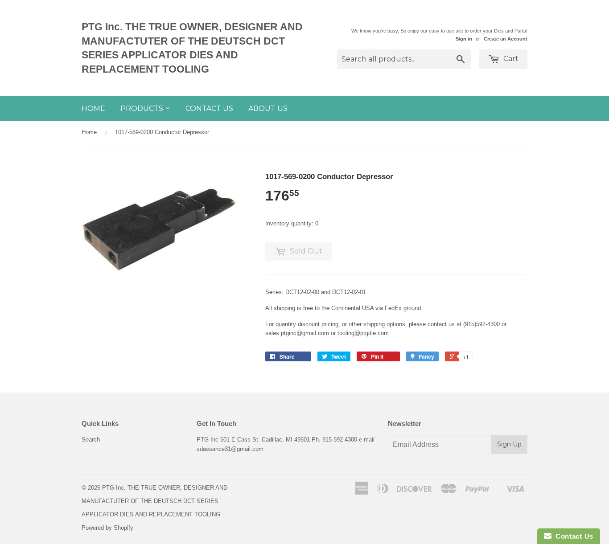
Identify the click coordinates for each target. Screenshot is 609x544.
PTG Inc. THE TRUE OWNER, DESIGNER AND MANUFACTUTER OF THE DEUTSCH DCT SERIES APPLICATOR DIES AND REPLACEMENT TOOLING (192, 48)
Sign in (464, 38)
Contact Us (209, 108)
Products (142, 108)
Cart (510, 58)
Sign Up (509, 444)
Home (93, 108)
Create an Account (505, 38)
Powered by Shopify (107, 527)
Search (91, 439)
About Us (268, 108)
